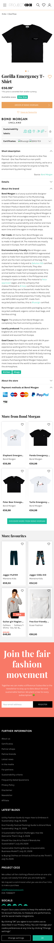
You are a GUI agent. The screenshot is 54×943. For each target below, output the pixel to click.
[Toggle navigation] (5, 5)
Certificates (7, 743)
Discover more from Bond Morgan (27, 521)
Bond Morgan (46, 174)
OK (42, 938)
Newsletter (7, 795)
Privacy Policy (8, 785)
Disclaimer (7, 790)
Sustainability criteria (12, 774)
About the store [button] (10, 380)
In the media (8, 764)
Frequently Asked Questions (15, 780)
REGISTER (42, 704)
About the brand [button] (10, 188)
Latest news (7, 759)
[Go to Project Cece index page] (21, 5)
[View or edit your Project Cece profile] (49, 5)
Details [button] (5, 181)
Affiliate (5, 800)
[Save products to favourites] (50, 77)
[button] (25, 131)
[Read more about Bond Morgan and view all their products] (15, 120)
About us (6, 738)
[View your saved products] (44, 5)
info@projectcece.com (12, 889)
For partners (7, 769)
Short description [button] (11, 151)
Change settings (16, 938)
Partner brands (9, 754)
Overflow (12, 14)
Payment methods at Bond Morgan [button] (20, 387)
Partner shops (8, 749)
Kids (4, 14)
